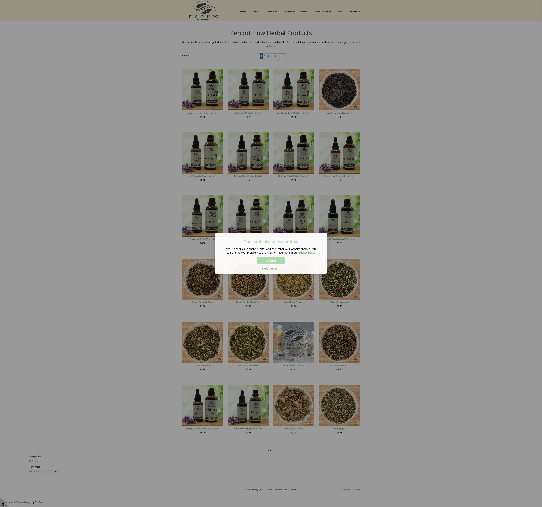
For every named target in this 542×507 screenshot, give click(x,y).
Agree (272, 260)
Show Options (270, 268)
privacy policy (306, 252)
